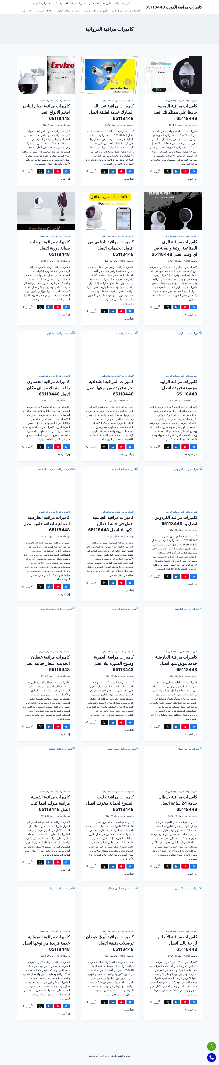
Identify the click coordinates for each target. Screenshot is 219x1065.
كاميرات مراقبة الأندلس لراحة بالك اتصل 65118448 (176, 943)
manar (187, 125)
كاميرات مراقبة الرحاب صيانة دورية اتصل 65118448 (50, 248)
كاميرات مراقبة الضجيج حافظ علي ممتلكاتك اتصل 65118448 (174, 112)
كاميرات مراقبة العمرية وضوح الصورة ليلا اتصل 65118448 (113, 663)
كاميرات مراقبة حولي (99, 3)
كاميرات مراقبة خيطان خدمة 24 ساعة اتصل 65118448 (178, 803)
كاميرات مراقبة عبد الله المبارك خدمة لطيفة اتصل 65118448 (111, 112)
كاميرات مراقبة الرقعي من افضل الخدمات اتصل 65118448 (111, 248)
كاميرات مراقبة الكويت (45, 3)
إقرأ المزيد (191, 179)
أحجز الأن (27, 10)
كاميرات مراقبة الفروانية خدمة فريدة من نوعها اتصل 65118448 (46, 943)
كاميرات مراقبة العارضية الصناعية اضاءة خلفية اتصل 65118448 (46, 523)
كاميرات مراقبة (122, 3)
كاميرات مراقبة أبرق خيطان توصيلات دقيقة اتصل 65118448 (110, 943)
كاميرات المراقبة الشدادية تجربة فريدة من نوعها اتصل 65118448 (110, 388)
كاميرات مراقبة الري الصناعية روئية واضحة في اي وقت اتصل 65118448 (174, 248)
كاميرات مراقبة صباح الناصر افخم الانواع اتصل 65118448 (46, 112)
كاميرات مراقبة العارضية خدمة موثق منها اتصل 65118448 (176, 663)
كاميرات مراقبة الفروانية (72, 3)
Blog (49, 10)
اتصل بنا (39, 10)
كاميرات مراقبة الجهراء (67, 10)
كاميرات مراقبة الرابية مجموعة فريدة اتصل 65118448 (178, 388)
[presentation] (173, 75)
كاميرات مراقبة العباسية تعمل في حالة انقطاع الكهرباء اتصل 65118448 (111, 523)
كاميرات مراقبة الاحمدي (95, 10)
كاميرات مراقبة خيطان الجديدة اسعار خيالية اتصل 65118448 (47, 663)
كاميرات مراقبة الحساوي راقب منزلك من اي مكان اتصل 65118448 (48, 388)
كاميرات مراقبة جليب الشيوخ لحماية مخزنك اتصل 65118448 (110, 803)
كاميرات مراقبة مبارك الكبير (125, 10)
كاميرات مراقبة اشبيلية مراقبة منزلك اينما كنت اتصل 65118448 (50, 803)
